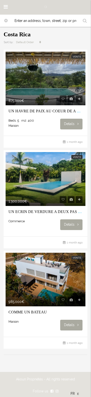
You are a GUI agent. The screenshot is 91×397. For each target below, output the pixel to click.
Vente (77, 56)
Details (69, 124)
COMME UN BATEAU (27, 312)
